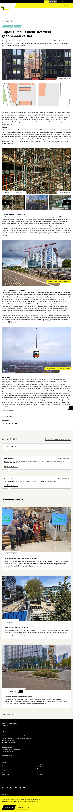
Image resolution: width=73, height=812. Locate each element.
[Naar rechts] (67, 202)
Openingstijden (7, 747)
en (67, 6)
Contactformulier (7, 751)
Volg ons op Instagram (11, 787)
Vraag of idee (5, 765)
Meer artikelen (6, 715)
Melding (4, 771)
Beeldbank (40, 775)
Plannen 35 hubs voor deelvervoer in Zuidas (18, 696)
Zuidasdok (53, 2)
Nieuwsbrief (40, 769)
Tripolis (18, 26)
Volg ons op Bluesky (24, 787)
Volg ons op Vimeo (16, 787)
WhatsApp (13, 423)
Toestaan (7, 807)
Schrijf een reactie (10, 446)
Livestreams (40, 771)
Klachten (4, 767)
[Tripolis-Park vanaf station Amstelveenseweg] (36, 263)
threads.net (3, 423)
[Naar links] (5, 202)
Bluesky (16, 423)
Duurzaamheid (7, 26)
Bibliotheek (40, 773)
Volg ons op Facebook (7, 787)
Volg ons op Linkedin (20, 787)
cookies (12, 799)
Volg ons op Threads (3, 787)
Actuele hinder (41, 765)
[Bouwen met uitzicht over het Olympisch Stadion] (36, 349)
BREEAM (56, 295)
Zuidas (46, 2)
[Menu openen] (71, 5)
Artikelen (39, 767)
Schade (4, 769)
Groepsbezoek (5, 773)
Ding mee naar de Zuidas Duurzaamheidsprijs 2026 (20, 558)
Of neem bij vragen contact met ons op (57, 439)
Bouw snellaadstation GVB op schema (17, 627)
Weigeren (21, 807)
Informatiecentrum (63, 2)
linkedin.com (9, 423)
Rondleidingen (5, 775)
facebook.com (6, 423)
